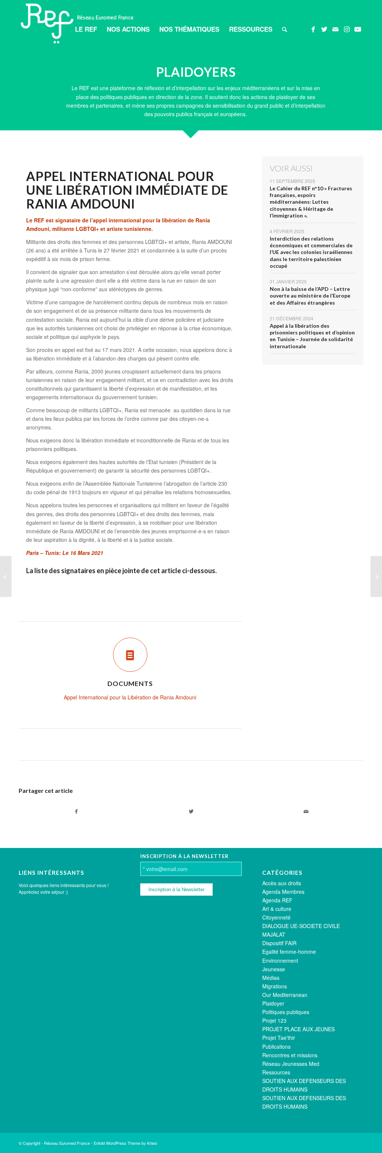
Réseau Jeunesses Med (290, 1063)
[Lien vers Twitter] (324, 28)
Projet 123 (274, 1020)
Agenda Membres (283, 891)
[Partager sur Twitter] (191, 811)
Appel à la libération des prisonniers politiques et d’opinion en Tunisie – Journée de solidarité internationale (312, 336)
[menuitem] (86, 29)
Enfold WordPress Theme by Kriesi (125, 1143)
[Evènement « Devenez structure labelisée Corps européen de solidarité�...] (376, 576)
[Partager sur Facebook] (76, 811)
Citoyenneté (276, 917)
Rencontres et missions (289, 1055)
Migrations (274, 986)
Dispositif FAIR (279, 943)
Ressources (276, 1072)
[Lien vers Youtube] (357, 28)
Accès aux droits (281, 883)
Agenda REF (277, 900)
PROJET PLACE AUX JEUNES (298, 1029)
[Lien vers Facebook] (313, 28)
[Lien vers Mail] (335, 28)
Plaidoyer (273, 1003)
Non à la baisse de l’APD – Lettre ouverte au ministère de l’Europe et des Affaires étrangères (310, 295)
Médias (270, 977)
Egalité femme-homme (289, 951)
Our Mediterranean (284, 994)
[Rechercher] (284, 29)
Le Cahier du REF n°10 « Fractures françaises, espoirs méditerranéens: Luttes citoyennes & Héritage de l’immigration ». (311, 202)
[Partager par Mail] (305, 811)
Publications (276, 1046)
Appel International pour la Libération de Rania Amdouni (130, 697)
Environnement (280, 960)
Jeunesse (273, 969)
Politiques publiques (285, 1012)
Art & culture (276, 908)
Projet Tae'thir (278, 1037)
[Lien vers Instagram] (346, 28)
